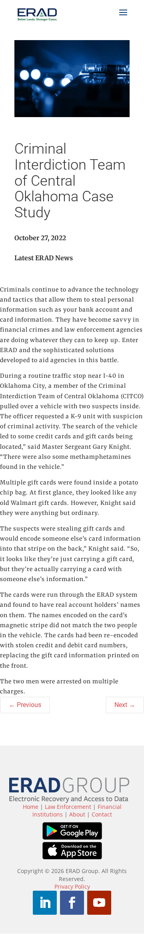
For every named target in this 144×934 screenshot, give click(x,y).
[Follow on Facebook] (72, 903)
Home (30, 806)
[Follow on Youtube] (99, 903)
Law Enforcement (68, 806)
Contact (102, 814)
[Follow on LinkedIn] (45, 903)
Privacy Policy (72, 886)
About (77, 814)
